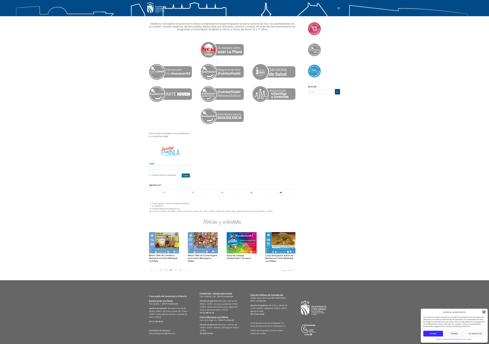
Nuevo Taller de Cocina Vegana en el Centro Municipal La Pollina (202, 258)
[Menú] (338, 8)
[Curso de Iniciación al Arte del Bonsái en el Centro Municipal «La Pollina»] (280, 242)
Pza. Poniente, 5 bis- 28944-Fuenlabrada (216, 296)
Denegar (454, 333)
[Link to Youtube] (280, 192)
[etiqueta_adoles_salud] (274, 72)
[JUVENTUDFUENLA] (156, 10)
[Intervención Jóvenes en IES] (170, 72)
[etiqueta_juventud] (222, 50)
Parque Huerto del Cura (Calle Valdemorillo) (268, 298)
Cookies (439, 339)
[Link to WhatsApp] (193, 192)
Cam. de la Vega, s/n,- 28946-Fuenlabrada (217, 320)
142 (180, 270)
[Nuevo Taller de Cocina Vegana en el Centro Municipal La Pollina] (203, 242)
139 (166, 270)
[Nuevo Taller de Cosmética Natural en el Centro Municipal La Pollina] (164, 242)
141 (175, 270)
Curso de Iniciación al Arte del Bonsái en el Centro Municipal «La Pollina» (279, 258)
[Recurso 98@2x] (274, 94)
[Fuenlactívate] (222, 72)
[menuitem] (338, 8)
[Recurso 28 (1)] (170, 94)
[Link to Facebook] (163, 192)
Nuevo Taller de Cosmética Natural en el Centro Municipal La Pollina (163, 258)
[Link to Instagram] (222, 192)
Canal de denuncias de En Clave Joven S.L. (268, 326)
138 (161, 270)
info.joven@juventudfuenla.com (162, 333)
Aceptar (433, 333)
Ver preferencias (475, 333)
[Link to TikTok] (251, 192)
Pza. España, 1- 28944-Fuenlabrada (163, 304)
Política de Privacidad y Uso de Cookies (457, 339)
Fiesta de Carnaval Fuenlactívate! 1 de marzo (239, 257)
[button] (484, 312)
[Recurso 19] (222, 94)
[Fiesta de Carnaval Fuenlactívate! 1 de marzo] (242, 242)
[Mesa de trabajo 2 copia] (222, 116)
